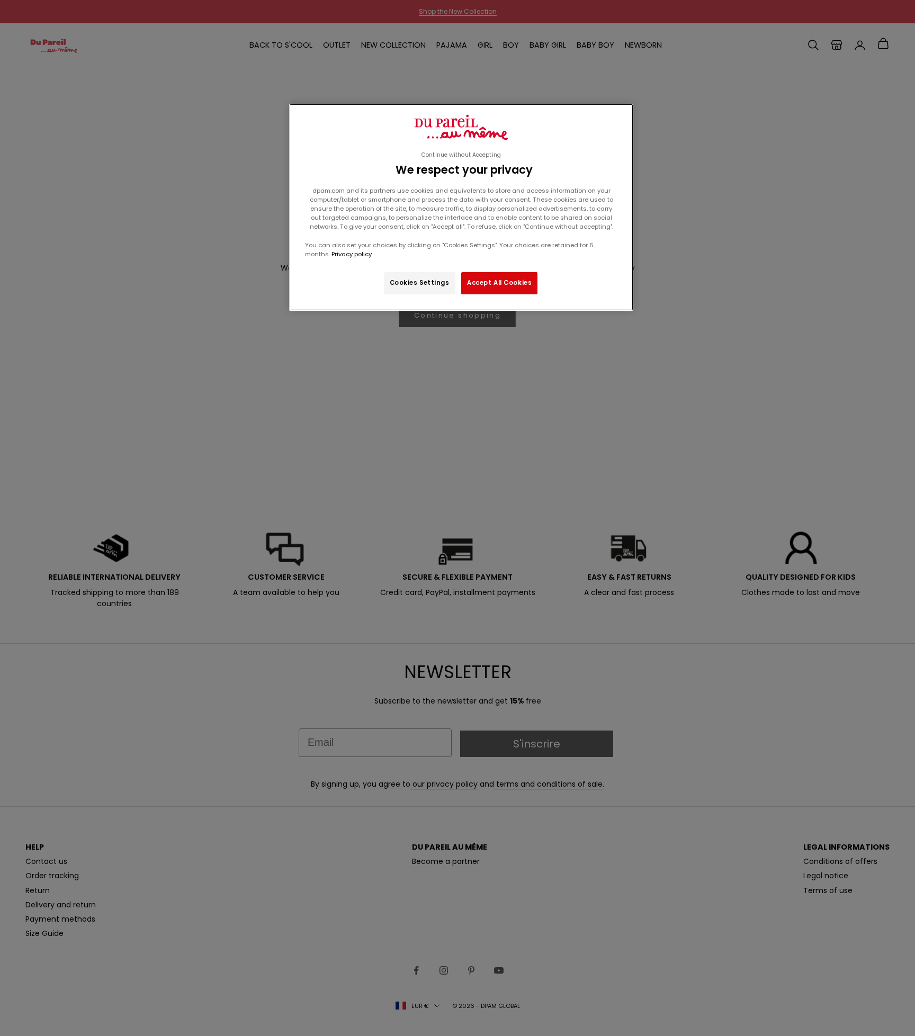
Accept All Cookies (499, 282)
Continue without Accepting (461, 155)
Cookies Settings (420, 282)
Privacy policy (351, 254)
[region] (461, 207)
